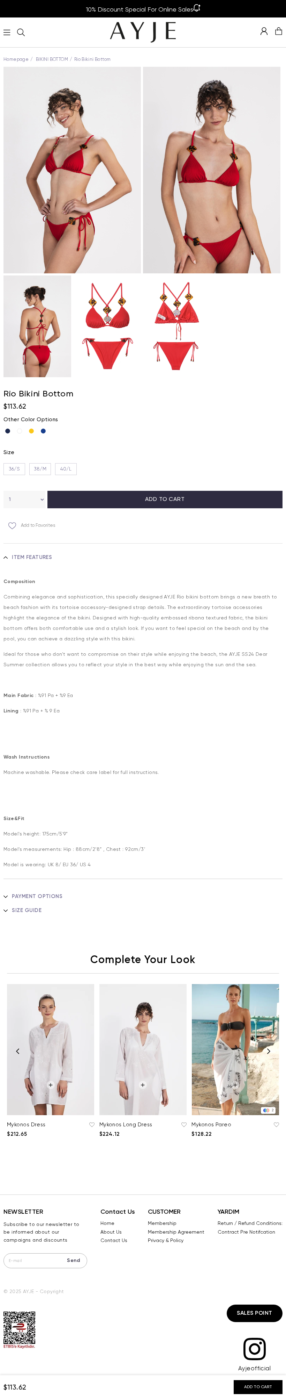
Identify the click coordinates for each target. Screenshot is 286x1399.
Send (73, 1260)
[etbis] (19, 1330)
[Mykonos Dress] (51, 1049)
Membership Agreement (176, 1232)
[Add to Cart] (51, 1085)
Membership (162, 1223)
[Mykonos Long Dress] (143, 1049)
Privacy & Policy (165, 1240)
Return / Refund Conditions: (250, 1223)
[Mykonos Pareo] (235, 1049)
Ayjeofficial (254, 1369)
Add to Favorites (91, 1124)
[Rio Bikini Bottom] (9, 431)
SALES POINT (254, 1313)
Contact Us (113, 1240)
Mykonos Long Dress (125, 1124)
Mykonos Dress (26, 1124)
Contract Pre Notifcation (246, 1232)
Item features (32, 557)
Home (107, 1223)
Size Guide (27, 910)
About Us (111, 1232)
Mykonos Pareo (211, 1124)
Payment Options (37, 896)
